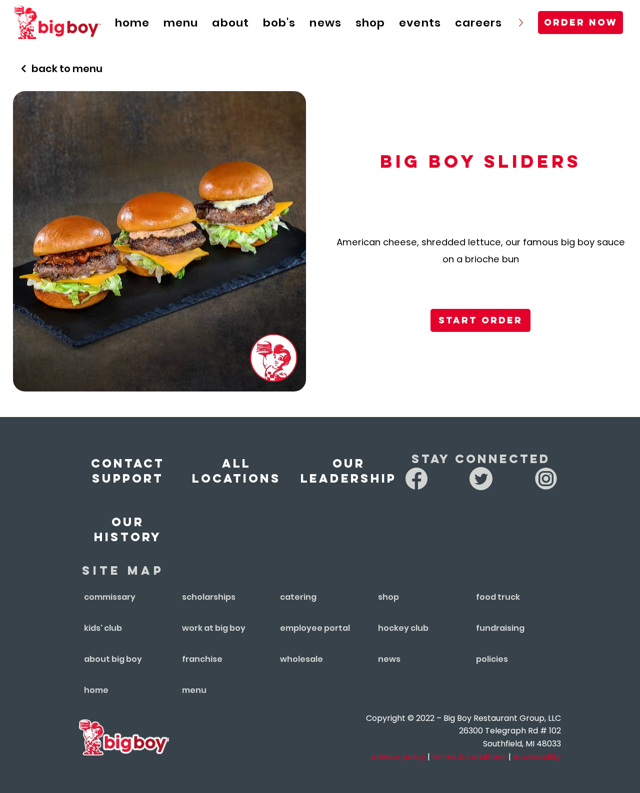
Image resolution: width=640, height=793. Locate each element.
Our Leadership (348, 471)
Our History (128, 529)
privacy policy (398, 756)
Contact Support (127, 471)
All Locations (236, 471)
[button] (420, 23)
